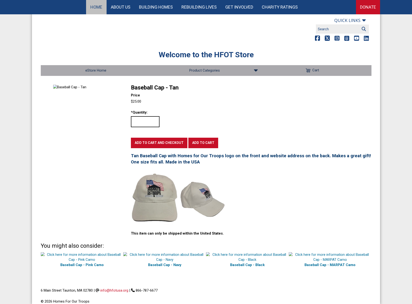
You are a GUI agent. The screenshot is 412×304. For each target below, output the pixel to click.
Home (96, 7)
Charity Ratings (280, 7)
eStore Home (95, 70)
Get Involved (239, 7)
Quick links (347, 20)
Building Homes (156, 7)
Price (135, 95)
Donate (368, 7)
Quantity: (139, 112)
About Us (120, 7)
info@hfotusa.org (114, 290)
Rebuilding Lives (199, 7)
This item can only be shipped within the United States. (177, 233)
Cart (315, 70)
